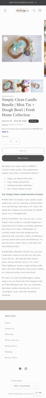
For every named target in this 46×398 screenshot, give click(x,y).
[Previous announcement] (4, 2)
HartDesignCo (19, 394)
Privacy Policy (11, 358)
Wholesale (9, 334)
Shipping (5, 124)
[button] (5, 10)
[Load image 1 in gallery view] (9, 86)
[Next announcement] (41, 2)
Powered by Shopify (31, 394)
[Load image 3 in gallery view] (37, 86)
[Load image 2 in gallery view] (23, 86)
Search (8, 323)
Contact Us (9, 329)
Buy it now (23, 158)
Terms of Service (12, 340)
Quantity (5, 136)
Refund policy (11, 346)
